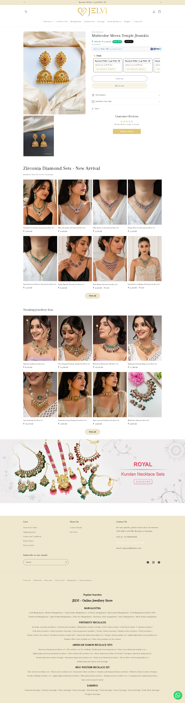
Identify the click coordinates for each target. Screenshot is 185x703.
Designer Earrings (92, 694)
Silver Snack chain (110, 627)
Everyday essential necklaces (44, 627)
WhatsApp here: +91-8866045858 (130, 542)
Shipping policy (29, 532)
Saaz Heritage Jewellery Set (33, 420)
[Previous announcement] (24, 2)
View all (92, 296)
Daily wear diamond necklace (106, 658)
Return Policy (28, 541)
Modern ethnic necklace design (143, 672)
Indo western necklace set (38, 672)
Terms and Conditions (32, 536)
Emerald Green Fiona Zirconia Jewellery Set (38, 228)
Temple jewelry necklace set (115, 676)
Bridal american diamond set (104, 649)
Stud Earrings (92, 690)
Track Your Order (30, 527)
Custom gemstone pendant (84, 631)
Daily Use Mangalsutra (82, 617)
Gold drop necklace (40, 631)
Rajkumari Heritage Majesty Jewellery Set (142, 364)
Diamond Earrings (32, 690)
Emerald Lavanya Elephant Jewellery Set (72, 420)
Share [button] (97, 109)
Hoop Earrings (79, 690)
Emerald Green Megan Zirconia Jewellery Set (144, 284)
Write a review (126, 131)
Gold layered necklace (67, 627)
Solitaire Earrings (49, 690)
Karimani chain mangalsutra (105, 617)
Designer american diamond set (137, 653)
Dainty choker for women (38, 635)
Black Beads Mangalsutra (118, 613)
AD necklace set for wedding (78, 649)
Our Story (74, 532)
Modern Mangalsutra (54, 613)
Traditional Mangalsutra (38, 617)
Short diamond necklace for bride (108, 653)
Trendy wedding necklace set (39, 676)
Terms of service (60, 580)
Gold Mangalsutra (36, 613)
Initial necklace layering (61, 631)
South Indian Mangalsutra (75, 613)
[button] (26, 11)
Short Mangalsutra (126, 617)
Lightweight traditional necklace (66, 676)
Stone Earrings (134, 690)
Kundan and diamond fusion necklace (112, 672)
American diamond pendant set (90, 635)
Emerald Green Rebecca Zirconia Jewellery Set (39, 284)
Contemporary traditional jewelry (143, 676)
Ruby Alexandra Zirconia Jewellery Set (71, 228)
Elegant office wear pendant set (77, 639)
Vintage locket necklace (127, 631)
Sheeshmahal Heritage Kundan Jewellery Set (74, 364)
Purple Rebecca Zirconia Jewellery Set (141, 228)
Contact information (85, 580)
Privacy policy (48, 580)
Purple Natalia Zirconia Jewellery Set (71, 284)
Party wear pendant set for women (106, 639)
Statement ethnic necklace (84, 672)
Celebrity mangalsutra (97, 613)
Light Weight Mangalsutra (60, 617)
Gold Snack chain (127, 627)
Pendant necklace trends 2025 (62, 635)
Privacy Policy (28, 545)
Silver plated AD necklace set (80, 653)
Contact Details (76, 527)
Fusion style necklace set (61, 672)
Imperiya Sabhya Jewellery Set (34, 364)
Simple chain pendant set (115, 635)
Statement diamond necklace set (78, 658)
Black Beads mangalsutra (146, 617)
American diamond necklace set (51, 649)
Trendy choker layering (106, 631)
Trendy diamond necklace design (49, 658)
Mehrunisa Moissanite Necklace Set (106, 364)
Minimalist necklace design (89, 627)
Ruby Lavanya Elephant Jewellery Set (106, 420)
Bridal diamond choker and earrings (92, 662)
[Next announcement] (161, 2)
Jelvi (29, 580)
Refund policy (38, 580)
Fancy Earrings (120, 690)
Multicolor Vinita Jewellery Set (138, 420)
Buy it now (119, 86)
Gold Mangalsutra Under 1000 (142, 613)
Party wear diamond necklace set (132, 649)
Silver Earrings (65, 690)
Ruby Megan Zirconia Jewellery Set (105, 284)
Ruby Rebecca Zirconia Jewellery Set (106, 228)
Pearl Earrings (106, 690)
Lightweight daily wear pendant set (142, 635)
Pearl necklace (145, 631)
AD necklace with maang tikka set (134, 658)
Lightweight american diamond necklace (49, 653)
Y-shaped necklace (144, 627)
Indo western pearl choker (92, 680)
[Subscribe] (65, 562)
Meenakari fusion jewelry (91, 676)
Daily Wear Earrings (150, 690)
